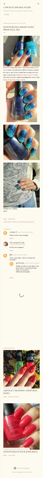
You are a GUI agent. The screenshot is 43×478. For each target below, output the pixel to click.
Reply (12, 238)
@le (11, 255)
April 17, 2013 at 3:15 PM (20, 255)
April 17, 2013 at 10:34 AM (25, 232)
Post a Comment (13, 396)
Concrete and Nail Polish (17, 7)
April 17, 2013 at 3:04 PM (17, 244)
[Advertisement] (21, 327)
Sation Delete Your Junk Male (20, 451)
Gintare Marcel (27, 472)
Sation (15, 222)
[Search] (38, 3)
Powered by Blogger (23, 468)
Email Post (11, 219)
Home (6, 15)
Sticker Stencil (30, 222)
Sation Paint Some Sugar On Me (14, 80)
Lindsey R (13, 232)
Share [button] (5, 219)
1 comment (11, 455)
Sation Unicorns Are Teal (27, 75)
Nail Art (10, 222)
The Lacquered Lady (17, 243)
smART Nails (21, 222)
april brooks (20, 263)
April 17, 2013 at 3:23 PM (32, 263)
